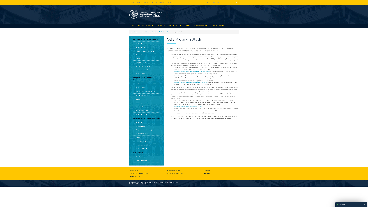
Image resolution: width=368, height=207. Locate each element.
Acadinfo (170, 2)
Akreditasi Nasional (142, 70)
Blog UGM (207, 173)
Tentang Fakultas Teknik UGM (138, 173)
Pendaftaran (138, 153)
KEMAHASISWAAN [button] (174, 26)
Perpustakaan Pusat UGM (175, 173)
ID (204, 2)
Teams (146, 2)
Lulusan (138, 58)
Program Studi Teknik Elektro (145, 39)
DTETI (132, 2)
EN (208, 2)
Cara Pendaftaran (141, 157)
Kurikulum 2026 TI (141, 114)
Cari (236, 2)
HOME (133, 26)
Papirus (139, 2)
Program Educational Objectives (146, 51)
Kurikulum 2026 (140, 74)
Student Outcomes (142, 55)
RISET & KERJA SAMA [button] (201, 26)
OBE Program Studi (142, 62)
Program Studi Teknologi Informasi (157, 32)
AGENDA (188, 26)
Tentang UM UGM (134, 176)
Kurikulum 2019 (140, 126)
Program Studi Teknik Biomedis (146, 118)
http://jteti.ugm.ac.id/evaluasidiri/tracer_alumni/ (188, 106)
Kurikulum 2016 (140, 47)
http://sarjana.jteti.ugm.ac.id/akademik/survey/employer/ (191, 82)
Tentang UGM (133, 170)
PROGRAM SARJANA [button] (145, 26)
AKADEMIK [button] (161, 26)
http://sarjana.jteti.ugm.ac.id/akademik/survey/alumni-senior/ (192, 71)
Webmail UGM (208, 170)
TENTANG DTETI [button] (218, 26)
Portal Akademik (161, 2)
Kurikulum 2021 (140, 43)
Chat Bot (342, 204)
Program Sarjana (139, 32)
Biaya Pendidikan (141, 160)
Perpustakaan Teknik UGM (175, 170)
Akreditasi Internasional (143, 66)
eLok (152, 2)
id (131, 32)
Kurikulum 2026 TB (141, 149)
